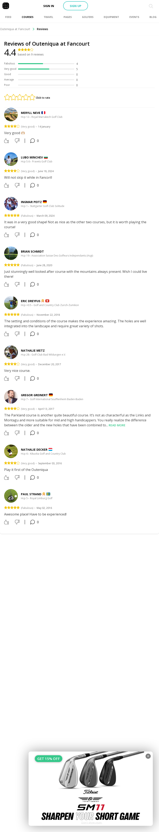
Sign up (75, 6)
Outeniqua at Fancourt (15, 29)
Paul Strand (31, 494)
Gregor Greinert (34, 395)
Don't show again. (91, 822)
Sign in (48, 6)
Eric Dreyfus (30, 301)
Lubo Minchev (32, 157)
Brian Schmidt (32, 251)
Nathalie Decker (34, 449)
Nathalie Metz (33, 350)
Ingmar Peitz (31, 202)
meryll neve (30, 113)
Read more (117, 425)
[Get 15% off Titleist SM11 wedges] (91, 789)
